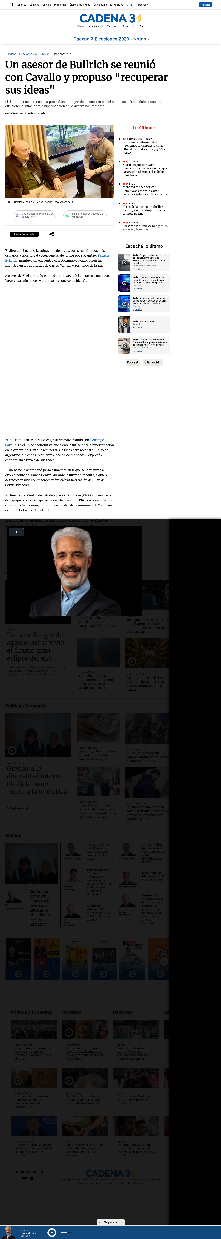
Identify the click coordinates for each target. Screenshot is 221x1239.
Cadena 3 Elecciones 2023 (102, 38)
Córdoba (111, 26)
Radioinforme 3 (136, 238)
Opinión (46, 4)
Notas (140, 38)
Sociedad (133, 161)
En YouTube (116, 4)
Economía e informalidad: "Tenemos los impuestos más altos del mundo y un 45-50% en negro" (145, 147)
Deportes (21, 4)
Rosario (127, 26)
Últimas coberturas (80, 4)
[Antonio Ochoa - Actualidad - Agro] (124, 324)
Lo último (143, 127)
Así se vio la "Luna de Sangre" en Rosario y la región (145, 227)
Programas (60, 4)
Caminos (34, 4)
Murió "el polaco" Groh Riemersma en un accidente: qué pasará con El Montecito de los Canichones (145, 170)
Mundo (142, 26)
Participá (205, 4)
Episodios (137, 269)
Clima (129, 4)
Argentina (93, 26)
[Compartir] (51, 234)
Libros (132, 184)
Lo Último (80, 26)
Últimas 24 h (100, 4)
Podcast (132, 362)
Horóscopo (142, 4)
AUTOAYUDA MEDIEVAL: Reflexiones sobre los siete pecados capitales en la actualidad (146, 191)
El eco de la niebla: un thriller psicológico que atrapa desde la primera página (144, 210)
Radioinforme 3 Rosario (140, 139)
